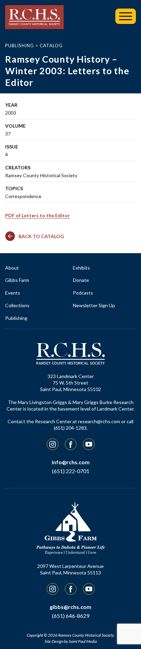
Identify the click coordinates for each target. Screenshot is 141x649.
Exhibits (81, 268)
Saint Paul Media (83, 641)
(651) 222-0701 (70, 471)
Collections (17, 305)
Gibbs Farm (17, 280)
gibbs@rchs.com (70, 606)
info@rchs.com (71, 462)
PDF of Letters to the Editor (37, 215)
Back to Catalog (41, 236)
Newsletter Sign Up (94, 305)
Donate (81, 280)
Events (12, 293)
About (12, 268)
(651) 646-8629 (70, 615)
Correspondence (23, 196)
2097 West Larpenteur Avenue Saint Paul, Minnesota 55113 (70, 569)
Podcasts (83, 293)
